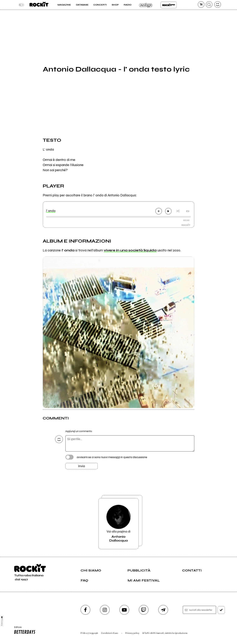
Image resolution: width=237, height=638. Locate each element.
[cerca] (209, 4)
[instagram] (105, 610)
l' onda (50, 211)
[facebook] (85, 610)
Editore (17, 628)
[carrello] (201, 4)
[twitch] (143, 610)
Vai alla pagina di (118, 535)
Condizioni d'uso (109, 633)
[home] (39, 5)
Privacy (2, 622)
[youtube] (124, 610)
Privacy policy (132, 633)
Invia (81, 466)
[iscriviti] (221, 610)
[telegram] (163, 610)
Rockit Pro (169, 4)
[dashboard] (217, 4)
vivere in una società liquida (130, 250)
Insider (146, 5)
